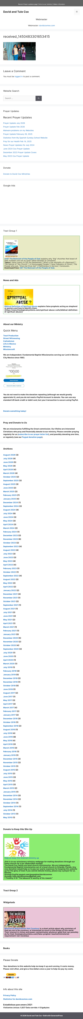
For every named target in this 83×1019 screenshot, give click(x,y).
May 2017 (7, 700)
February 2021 (9, 631)
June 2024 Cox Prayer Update (16, 149)
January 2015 (9, 792)
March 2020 (8, 664)
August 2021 (9, 609)
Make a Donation (59, 4)
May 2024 (8, 521)
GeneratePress (57, 1016)
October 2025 (9, 477)
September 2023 (11, 546)
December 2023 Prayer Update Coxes (19, 152)
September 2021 (10, 605)
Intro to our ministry (45, 4)
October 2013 (9, 814)
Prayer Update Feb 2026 (14, 127)
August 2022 (9, 579)
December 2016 (10, 719)
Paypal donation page (32, 437)
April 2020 (8, 660)
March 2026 (8, 473)
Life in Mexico (9, 344)
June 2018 (8, 689)
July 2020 (8, 653)
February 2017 (9, 711)
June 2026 (8, 462)
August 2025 (9, 484)
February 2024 (10, 532)
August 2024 (9, 510)
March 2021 (8, 627)
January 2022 (9, 590)
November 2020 (10, 642)
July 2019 (7, 667)
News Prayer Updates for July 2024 (18, 145)
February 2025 (10, 495)
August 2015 (9, 770)
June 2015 (8, 777)
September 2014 (10, 806)
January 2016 (9, 755)
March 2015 (8, 788)
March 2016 (8, 748)
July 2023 (7, 554)
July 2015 (7, 773)
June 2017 (8, 697)
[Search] (39, 98)
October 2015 (9, 766)
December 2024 (10, 502)
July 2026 (7, 458)
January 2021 (9, 634)
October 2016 (9, 722)
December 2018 (10, 678)
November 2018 (10, 682)
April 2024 (8, 524)
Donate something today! (14, 411)
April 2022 (8, 587)
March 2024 (8, 528)
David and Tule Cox (16, 11)
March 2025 (8, 491)
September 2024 (11, 506)
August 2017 (9, 693)
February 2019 (9, 671)
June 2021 (8, 616)
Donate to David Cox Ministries (16, 174)
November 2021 (10, 598)
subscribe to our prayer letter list (33, 434)
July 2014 (7, 810)
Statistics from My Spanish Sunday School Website (25, 138)
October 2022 (9, 572)
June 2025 (8, 488)
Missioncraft (9, 349)
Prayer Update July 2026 (14, 123)
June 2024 (8, 517)
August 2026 (9, 455)
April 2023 (8, 565)
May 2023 (7, 561)
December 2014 (10, 795)
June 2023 (8, 557)
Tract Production (10, 336)
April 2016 (8, 744)
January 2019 (9, 675)
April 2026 (8, 469)
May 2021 (7, 620)
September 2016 (10, 726)
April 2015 (8, 784)
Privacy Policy (9, 995)
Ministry (7, 347)
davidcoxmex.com (47, 25)
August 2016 (9, 729)
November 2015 (10, 762)
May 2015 (7, 781)
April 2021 (8, 623)
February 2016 (9, 751)
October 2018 (9, 686)
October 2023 (9, 543)
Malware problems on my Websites (18, 130)
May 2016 (7, 740)
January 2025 (9, 499)
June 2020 (8, 656)
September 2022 (11, 576)
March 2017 (8, 708)
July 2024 (8, 513)
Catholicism (8, 341)
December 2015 (10, 759)
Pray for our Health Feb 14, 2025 (17, 141)
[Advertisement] (41, 205)
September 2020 (11, 649)
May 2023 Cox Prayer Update (16, 156)
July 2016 (7, 733)
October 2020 (9, 645)
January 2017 (9, 715)
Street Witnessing (11, 338)
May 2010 (7, 817)
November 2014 (10, 799)
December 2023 (10, 535)
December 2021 (10, 594)
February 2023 (10, 568)
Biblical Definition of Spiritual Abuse (20, 306)
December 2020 (10, 638)
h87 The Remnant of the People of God (37, 268)
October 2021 (9, 601)
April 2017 (8, 704)
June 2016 (8, 737)
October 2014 (9, 803)
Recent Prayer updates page (28, 4)
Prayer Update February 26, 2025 (17, 134)
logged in (19, 76)
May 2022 (7, 583)
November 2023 (10, 539)
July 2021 (7, 612)
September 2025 (11, 480)
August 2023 (9, 550)
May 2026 (7, 466)
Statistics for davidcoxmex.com (17, 999)
